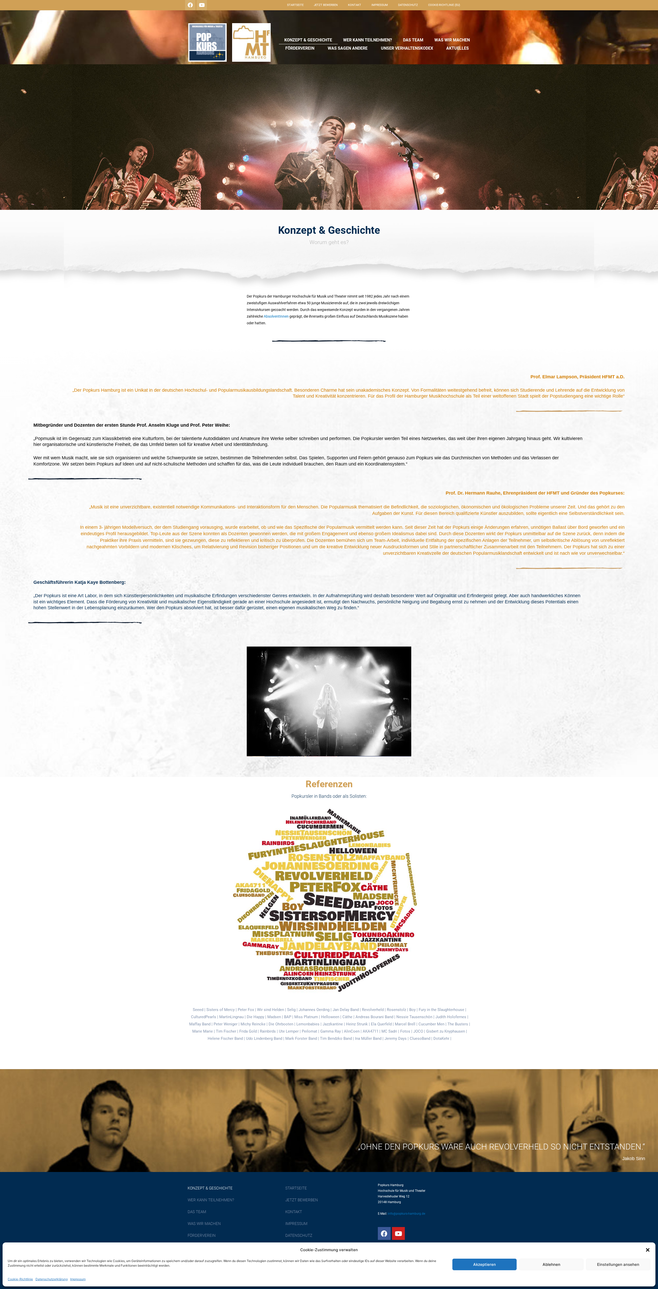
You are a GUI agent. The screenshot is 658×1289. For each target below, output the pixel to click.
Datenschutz (408, 5)
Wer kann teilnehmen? (367, 40)
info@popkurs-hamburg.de (406, 1213)
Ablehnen (551, 1264)
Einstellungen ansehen (618, 1264)
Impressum (78, 1279)
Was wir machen (452, 40)
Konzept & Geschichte (308, 40)
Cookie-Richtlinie (20, 1279)
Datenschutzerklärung (51, 1279)
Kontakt (354, 5)
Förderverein (299, 48)
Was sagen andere (348, 48)
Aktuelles (457, 48)
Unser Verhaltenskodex (407, 48)
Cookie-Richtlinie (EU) (444, 5)
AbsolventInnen (276, 316)
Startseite (295, 5)
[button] (647, 1249)
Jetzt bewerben (326, 5)
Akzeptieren (484, 1264)
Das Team (413, 40)
